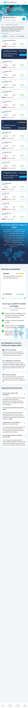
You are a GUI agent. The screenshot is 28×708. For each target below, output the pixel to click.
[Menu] (25, 2)
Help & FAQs (10, 308)
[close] (16, 17)
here (17, 246)
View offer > (23, 46)
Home (2, 24)
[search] (23, 19)
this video (8, 404)
